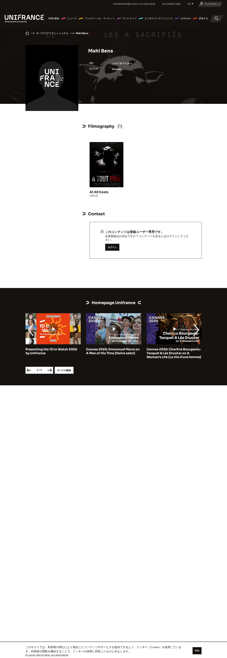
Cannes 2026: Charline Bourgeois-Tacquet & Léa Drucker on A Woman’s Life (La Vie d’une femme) (174, 353)
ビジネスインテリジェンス (158, 18)
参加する (203, 18)
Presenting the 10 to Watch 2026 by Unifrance (51, 351)
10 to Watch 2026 (171, 3)
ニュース (72, 18)
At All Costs (99, 192)
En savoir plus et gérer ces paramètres (47, 654)
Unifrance (186, 18)
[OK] (197, 650)
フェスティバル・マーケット (100, 18)
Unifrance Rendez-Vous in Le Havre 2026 (134, 3)
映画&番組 (53, 18)
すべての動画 (64, 370)
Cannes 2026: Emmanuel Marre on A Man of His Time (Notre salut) (113, 351)
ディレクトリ (130, 18)
